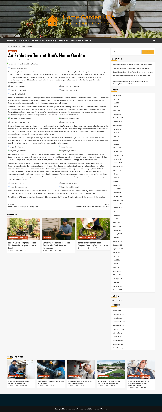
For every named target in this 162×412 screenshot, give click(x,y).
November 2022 (118, 241)
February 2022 (117, 275)
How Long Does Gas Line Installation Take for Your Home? (131, 68)
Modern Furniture (38, 40)
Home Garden (11, 40)
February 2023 (117, 230)
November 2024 (118, 159)
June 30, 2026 (113, 385)
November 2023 (118, 204)
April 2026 (116, 110)
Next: (92, 205)
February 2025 (117, 148)
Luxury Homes (63, 40)
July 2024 (116, 174)
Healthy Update (116, 300)
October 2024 (117, 163)
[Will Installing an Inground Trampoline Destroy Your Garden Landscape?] (111, 369)
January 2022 (117, 278)
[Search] (154, 40)
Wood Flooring (51, 40)
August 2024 (117, 170)
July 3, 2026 (83, 385)
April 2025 (116, 144)
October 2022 (117, 245)
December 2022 (118, 237)
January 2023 (117, 234)
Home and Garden (13, 237)
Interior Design (24, 40)
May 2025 (116, 140)
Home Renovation (118, 329)
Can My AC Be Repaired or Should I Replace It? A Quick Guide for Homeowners (56, 245)
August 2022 (117, 252)
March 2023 (117, 226)
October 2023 (117, 207)
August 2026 (117, 95)
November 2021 (118, 286)
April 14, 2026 (58, 250)
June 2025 (116, 136)
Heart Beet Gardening (31, 98)
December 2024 (118, 155)
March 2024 (117, 189)
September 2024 (118, 166)
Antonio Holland (14, 59)
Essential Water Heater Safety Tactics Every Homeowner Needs (133, 72)
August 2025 (117, 129)
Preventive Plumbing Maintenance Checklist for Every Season (132, 64)
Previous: (23, 205)
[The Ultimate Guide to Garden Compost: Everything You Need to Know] (93, 229)
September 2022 (118, 249)
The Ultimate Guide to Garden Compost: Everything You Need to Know (93, 244)
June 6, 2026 (143, 387)
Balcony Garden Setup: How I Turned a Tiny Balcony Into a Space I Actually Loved (22, 245)
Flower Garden (82, 237)
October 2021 (117, 290)
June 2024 (116, 178)
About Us (88, 40)
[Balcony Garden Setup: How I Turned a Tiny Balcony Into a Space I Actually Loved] (23, 229)
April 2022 (116, 267)
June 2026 (116, 103)
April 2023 (116, 222)
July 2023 (116, 211)
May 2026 (116, 106)
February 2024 (117, 192)
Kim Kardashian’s (18, 74)
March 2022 (117, 271)
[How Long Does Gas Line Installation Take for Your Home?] (51, 369)
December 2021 (118, 282)
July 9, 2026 (53, 385)
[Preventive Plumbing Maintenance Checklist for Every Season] (21, 369)
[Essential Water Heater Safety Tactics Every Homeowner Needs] (81, 369)
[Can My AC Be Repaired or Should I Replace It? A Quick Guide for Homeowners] (58, 229)
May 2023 (116, 219)
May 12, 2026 (23, 250)
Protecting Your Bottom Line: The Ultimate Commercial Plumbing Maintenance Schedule (130, 83)
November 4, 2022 (24, 59)
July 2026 (116, 99)
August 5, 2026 (23, 385)
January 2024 (117, 196)
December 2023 (118, 200)
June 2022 (116, 260)
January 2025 (117, 151)
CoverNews (94, 409)
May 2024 (116, 181)
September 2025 (118, 125)
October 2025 (117, 121)
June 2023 (116, 215)
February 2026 (117, 114)
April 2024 (116, 185)
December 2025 (118, 118)
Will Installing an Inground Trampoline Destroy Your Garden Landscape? (132, 77)
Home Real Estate (118, 325)
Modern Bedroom (77, 40)
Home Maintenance (119, 322)
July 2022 (116, 256)
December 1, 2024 (94, 248)
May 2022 (116, 264)
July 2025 (116, 133)
